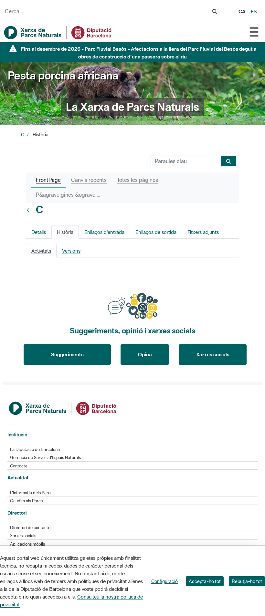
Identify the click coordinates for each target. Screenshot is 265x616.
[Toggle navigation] (254, 32)
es (254, 11)
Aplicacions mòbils (27, 544)
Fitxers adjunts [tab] (203, 232)
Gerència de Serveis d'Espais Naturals (45, 457)
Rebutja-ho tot (247, 581)
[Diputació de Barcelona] (63, 407)
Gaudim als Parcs (26, 501)
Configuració (164, 581)
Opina (145, 354)
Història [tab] (65, 232)
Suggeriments (67, 354)
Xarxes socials (212, 354)
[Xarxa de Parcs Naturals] (58, 32)
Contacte (18, 466)
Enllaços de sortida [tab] (155, 232)
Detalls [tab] (38, 232)
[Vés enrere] (30, 210)
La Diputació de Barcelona (35, 449)
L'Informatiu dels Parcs (31, 493)
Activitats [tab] (41, 250)
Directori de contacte (30, 527)
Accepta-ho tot (205, 581)
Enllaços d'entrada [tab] (104, 232)
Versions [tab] (71, 250)
